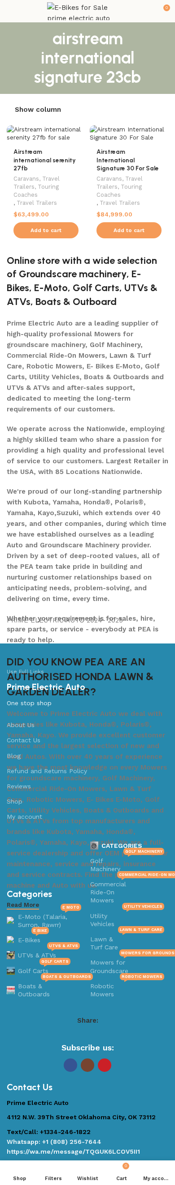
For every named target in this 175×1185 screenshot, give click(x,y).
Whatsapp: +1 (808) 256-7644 (54, 1141)
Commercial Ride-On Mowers (127, 890)
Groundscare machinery (73, 274)
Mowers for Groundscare (127, 964)
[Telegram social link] (116, 1034)
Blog (14, 755)
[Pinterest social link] (82, 1034)
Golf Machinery (126, 862)
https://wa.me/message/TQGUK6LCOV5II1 (73, 1151)
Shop (14, 801)
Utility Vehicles (126, 917)
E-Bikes (32, 938)
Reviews (19, 786)
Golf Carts (96, 288)
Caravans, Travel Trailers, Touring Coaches (36, 186)
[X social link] (70, 1034)
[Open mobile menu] (10, 11)
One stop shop (29, 703)
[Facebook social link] (58, 1034)
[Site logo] (87, 11)
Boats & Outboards (49, 988)
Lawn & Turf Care (126, 941)
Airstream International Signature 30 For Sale (127, 160)
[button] (46, 230)
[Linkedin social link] (93, 1034)
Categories (121, 845)
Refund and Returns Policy (47, 770)
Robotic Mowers (126, 988)
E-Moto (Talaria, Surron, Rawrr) (48, 918)
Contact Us (23, 740)
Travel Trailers (37, 202)
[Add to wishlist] (77, 133)
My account (24, 816)
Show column (38, 110)
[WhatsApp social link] (105, 1034)
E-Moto (51, 288)
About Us (21, 724)
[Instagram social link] (87, 1065)
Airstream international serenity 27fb (44, 160)
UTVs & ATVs (48, 953)
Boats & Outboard (76, 302)
